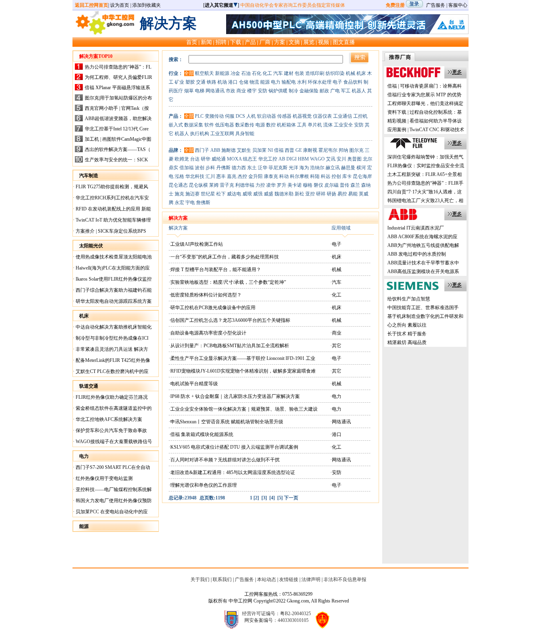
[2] (256, 498)
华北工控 (267, 159)
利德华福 (244, 185)
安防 (262, 91)
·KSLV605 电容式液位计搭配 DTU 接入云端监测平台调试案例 (233, 447)
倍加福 (186, 167)
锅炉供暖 (278, 91)
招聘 (221, 42)
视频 (323, 42)
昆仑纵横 (198, 185)
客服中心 (457, 5)
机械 (350, 73)
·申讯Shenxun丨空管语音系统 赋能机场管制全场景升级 (226, 421)
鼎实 (173, 167)
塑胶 (190, 82)
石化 (256, 73)
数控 (271, 125)
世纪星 (208, 194)
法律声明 (310, 579)
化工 (267, 73)
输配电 (289, 82)
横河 (361, 167)
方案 (279, 42)
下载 (235, 42)
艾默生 (244, 150)
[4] (272, 498)
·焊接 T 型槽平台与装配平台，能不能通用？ (215, 269)
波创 (199, 167)
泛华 (262, 167)
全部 (189, 73)
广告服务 (435, 5)
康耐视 (310, 150)
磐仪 (318, 185)
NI (270, 150)
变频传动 (214, 116)
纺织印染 (335, 73)
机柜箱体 (286, 125)
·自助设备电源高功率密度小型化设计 (207, 333)
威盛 (268, 194)
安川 (341, 159)
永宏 (179, 202)
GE (298, 150)
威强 (258, 194)
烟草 (189, 91)
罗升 (281, 185)
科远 (325, 176)
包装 (299, 73)
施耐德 (228, 150)
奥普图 (354, 159)
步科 (210, 167)
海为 (304, 167)
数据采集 (193, 125)
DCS (240, 116)
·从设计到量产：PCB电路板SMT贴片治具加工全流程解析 (229, 345)
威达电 (234, 194)
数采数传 (244, 125)
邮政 (324, 91)
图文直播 (344, 42)
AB (281, 159)
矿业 (179, 82)
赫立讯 (333, 167)
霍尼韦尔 (327, 150)
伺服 (229, 116)
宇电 (190, 202)
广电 (335, 91)
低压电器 (224, 125)
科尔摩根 (299, 176)
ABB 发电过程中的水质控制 (416, 254)
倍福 (279, 150)
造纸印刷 (314, 73)
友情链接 (288, 579)
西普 (289, 150)
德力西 (239, 167)
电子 (337, 82)
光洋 (293, 167)
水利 (302, 82)
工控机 (360, 116)
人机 (251, 116)
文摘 (294, 42)
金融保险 (308, 91)
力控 (260, 185)
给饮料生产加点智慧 (408, 299)
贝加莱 (259, 150)
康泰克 (271, 176)
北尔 (367, 159)
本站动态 (266, 579)
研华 (205, 159)
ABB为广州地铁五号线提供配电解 (423, 245)
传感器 (284, 116)
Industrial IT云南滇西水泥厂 (415, 228)
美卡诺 (295, 185)
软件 (209, 125)
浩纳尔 (317, 167)
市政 (230, 91)
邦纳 (343, 150)
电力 (275, 82)
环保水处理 (319, 82)
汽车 (278, 73)
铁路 (211, 82)
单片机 (315, 125)
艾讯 (330, 159)
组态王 (250, 159)
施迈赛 (192, 194)
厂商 (264, 42)
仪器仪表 (322, 116)
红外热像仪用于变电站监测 (103, 478)
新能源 (222, 73)
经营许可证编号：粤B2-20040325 (276, 613)
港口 (233, 82)
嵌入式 (176, 125)
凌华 (271, 185)
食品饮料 (352, 82)
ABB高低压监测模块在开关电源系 (423, 271)
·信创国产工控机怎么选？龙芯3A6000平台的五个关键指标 (229, 320)
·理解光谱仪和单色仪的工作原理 (203, 485)
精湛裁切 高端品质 (407, 342)
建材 (288, 73)
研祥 (321, 194)
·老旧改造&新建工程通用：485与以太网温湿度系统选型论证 (232, 472)
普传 (344, 185)
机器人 (359, 91)
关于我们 (200, 579)
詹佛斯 (203, 202)
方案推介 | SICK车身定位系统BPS (110, 231)
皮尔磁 (331, 185)
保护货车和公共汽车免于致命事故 (110, 430)
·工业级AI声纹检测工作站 (196, 244)
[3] (264, 498)
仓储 (243, 82)
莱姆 (214, 185)
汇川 (210, 176)
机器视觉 (302, 116)
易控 (342, 194)
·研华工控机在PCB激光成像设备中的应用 (212, 307)
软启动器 (266, 116)
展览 (308, 42)
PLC (199, 116)
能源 (265, 82)
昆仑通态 (178, 185)
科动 (284, 176)
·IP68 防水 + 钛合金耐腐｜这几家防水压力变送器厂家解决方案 (234, 396)
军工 (346, 91)
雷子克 (227, 185)
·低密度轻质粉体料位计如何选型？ (205, 295)
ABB (215, 150)
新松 (299, 194)
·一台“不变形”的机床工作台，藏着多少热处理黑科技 (224, 257)
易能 (353, 194)
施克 (179, 194)
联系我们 (222, 579)
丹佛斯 (223, 167)
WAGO (317, 159)
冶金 (235, 73)
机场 (222, 82)
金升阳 (255, 176)
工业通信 (342, 116)
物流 (254, 82)
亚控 (310, 194)
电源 (260, 125)
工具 (302, 125)
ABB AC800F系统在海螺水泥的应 (422, 236)
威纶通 (218, 159)
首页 (191, 42)
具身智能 (244, 133)
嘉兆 (231, 176)
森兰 (355, 185)
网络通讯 (215, 91)
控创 (336, 176)
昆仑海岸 (362, 176)
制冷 (293, 91)
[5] (280, 498)
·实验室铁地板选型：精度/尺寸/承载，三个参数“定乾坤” (227, 282)
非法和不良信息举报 (345, 579)
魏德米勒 (283, 194)
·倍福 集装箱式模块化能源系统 (201, 434)
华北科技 (194, 176)
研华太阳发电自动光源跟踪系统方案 (113, 301)
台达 (195, 159)
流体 (328, 125)
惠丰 (221, 176)
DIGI (291, 159)
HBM (303, 159)
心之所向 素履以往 (407, 325)
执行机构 (199, 133)
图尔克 (356, 150)
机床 (361, 73)
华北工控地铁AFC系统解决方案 (108, 419)
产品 (250, 42)
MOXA (234, 159)
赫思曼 (348, 167)
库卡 (347, 176)
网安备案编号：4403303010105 (276, 620)
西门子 (202, 150)
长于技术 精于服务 (407, 334)
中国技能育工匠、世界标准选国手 (423, 307)
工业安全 (343, 125)
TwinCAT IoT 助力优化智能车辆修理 (112, 220)
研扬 (331, 194)
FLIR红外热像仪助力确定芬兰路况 (111, 397)
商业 (241, 91)
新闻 (206, 42)
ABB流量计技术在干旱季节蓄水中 (423, 263)
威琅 (247, 194)
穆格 (307, 185)
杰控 (242, 176)
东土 (252, 167)
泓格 (179, 176)
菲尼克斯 (278, 167)
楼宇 (252, 91)
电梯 (199, 91)
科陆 (315, 176)
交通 (201, 82)
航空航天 (204, 73)
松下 (221, 194)
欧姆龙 (182, 159)
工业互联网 (222, 133)
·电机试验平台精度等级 (193, 383)
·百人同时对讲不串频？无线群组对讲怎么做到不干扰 (224, 460)
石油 (246, 73)
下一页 (291, 498)
